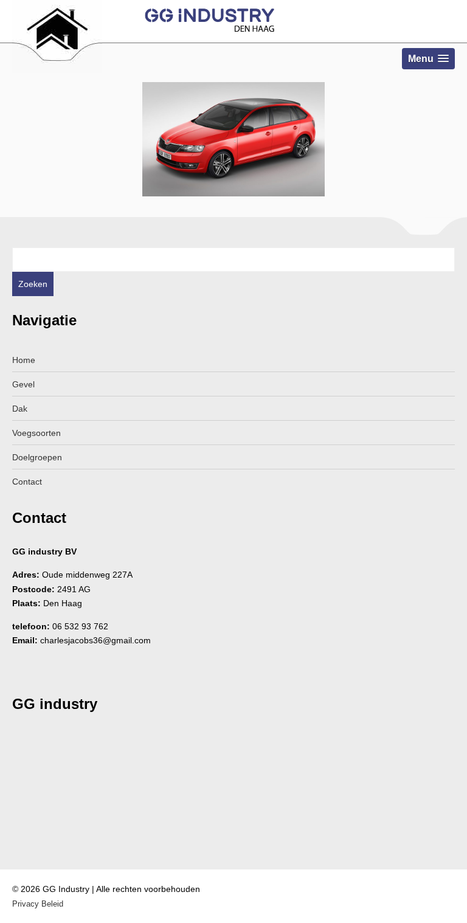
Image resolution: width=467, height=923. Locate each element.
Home (23, 360)
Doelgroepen (37, 457)
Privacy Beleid (37, 903)
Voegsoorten (36, 433)
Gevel (23, 384)
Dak (19, 408)
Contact (27, 481)
